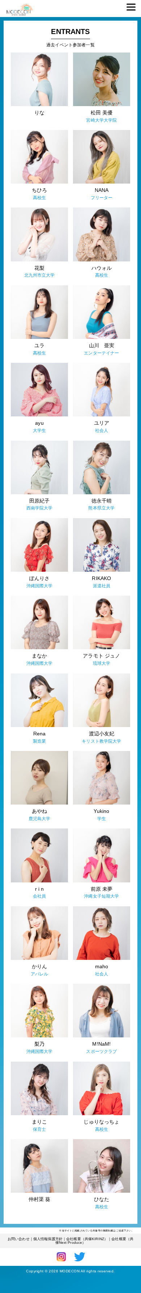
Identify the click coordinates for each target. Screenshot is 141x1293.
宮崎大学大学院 (101, 120)
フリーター (102, 197)
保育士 (39, 1129)
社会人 (101, 430)
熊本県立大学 (101, 508)
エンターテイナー (101, 353)
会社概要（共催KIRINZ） (87, 1239)
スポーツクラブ (101, 1051)
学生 (101, 818)
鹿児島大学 (40, 818)
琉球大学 (102, 663)
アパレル (39, 974)
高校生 (39, 197)
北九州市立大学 (39, 275)
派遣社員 (102, 585)
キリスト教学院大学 (101, 741)
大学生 (39, 430)
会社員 (39, 896)
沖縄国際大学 (39, 585)
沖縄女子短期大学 (101, 896)
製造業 (39, 741)
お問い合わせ (19, 1239)
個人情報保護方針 (48, 1239)
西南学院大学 (39, 508)
